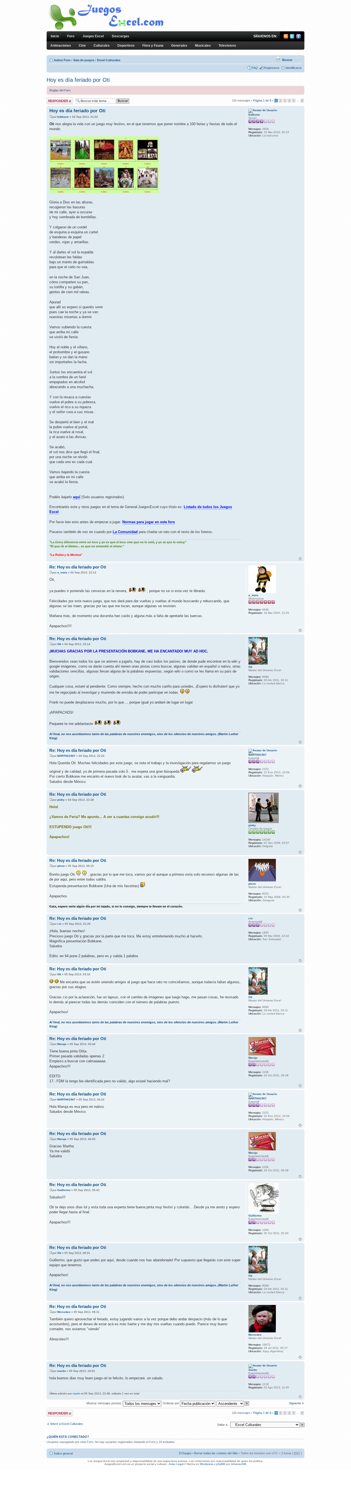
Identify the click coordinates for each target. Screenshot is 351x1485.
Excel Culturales (108, 60)
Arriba (300, 558)
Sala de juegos (83, 60)
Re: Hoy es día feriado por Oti (77, 567)
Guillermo (63, 1190)
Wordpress (206, 1464)
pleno (61, 865)
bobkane (63, 116)
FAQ (255, 67)
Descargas (120, 36)
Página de (262, 100)
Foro (70, 36)
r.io (59, 923)
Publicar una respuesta (55, 100)
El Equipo (185, 1453)
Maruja (61, 1044)
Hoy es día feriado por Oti (78, 80)
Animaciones (60, 45)
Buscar (287, 59)
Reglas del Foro (59, 90)
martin (61, 1370)
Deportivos (126, 45)
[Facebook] (298, 38)
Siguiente (295, 1403)
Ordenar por (171, 1403)
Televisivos (227, 45)
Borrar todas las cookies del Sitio (216, 1453)
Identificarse (293, 67)
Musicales (203, 45)
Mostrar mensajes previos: (104, 1403)
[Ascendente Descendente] (233, 1403)
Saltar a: (222, 1424)
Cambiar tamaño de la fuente (298, 59)
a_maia (62, 572)
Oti (59, 644)
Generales (179, 45)
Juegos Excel (93, 36)
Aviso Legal (176, 1464)
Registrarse (271, 67)
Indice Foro (62, 60)
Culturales (102, 45)
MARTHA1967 (66, 755)
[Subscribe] (286, 38)
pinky (61, 799)
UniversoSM (238, 1464)
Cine (82, 45)
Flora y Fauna (152, 45)
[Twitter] (292, 38)
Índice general (63, 1453)
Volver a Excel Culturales (66, 1423)
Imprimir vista (278, 59)
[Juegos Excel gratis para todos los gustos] (105, 29)
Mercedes (63, 1311)
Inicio (55, 36)
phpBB (220, 1464)
